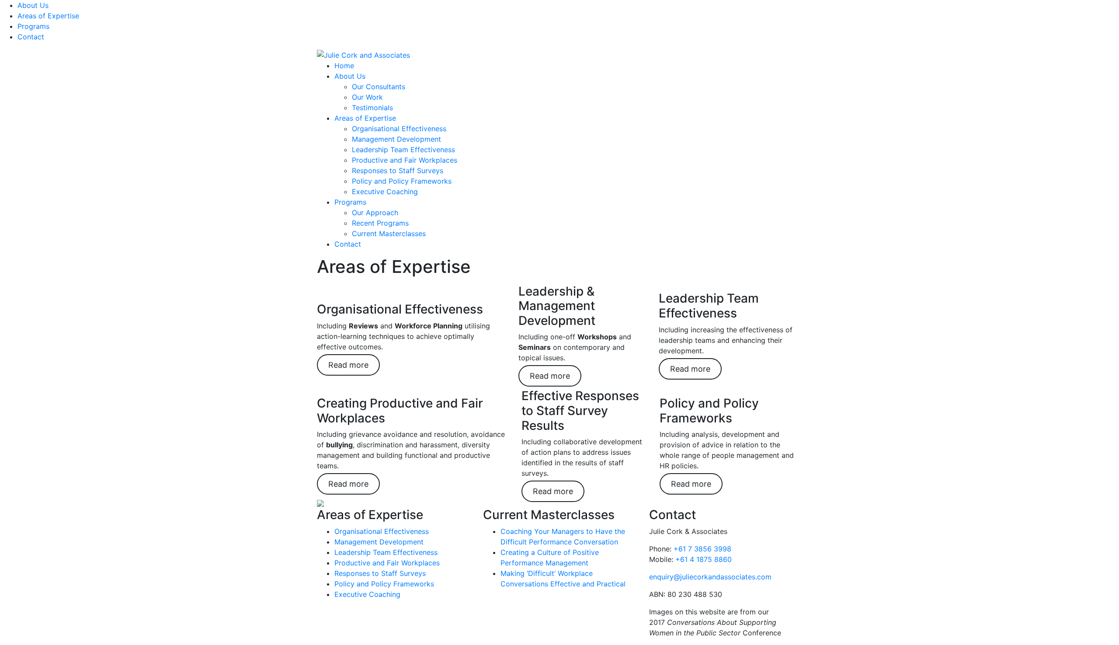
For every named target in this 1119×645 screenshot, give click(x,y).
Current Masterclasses (389, 233)
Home (344, 65)
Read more (348, 365)
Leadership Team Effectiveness (403, 149)
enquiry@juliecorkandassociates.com (710, 576)
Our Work (367, 97)
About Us (33, 5)
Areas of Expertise (48, 15)
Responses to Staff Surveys (397, 170)
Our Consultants (378, 86)
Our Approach (375, 212)
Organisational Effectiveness (399, 128)
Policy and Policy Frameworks (402, 181)
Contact (30, 36)
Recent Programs (380, 223)
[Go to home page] (363, 54)
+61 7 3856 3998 (702, 548)
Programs (33, 26)
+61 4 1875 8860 (703, 559)
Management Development (396, 139)
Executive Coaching (385, 191)
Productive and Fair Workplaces (404, 160)
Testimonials (372, 107)
